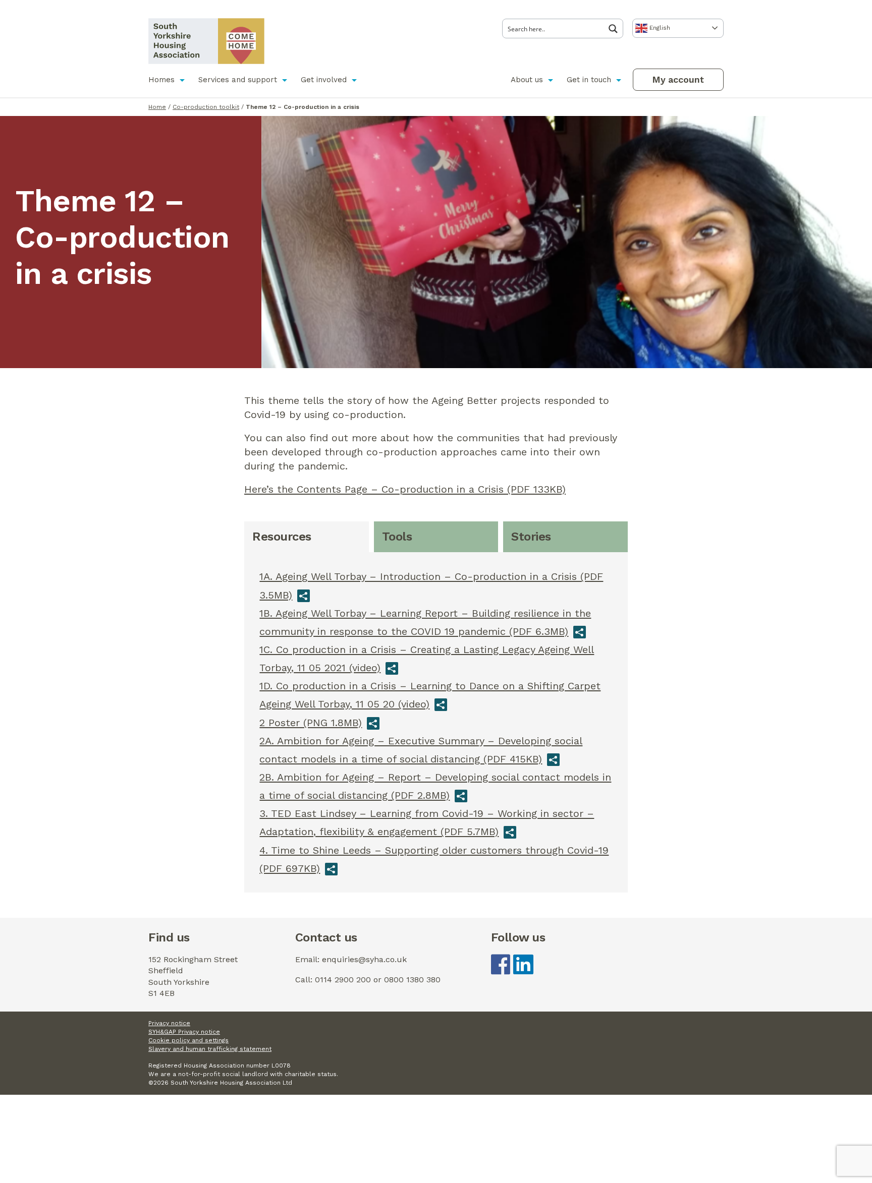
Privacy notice (169, 1023)
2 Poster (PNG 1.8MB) (310, 723)
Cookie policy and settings (188, 1040)
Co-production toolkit (206, 106)
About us (527, 79)
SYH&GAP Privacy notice (184, 1031)
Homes (161, 79)
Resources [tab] (281, 536)
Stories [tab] (531, 536)
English (658, 27)
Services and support (237, 79)
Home (157, 106)
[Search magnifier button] (616, 29)
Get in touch (589, 79)
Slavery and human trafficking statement (209, 1048)
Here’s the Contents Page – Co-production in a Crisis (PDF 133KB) (405, 489)
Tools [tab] (397, 536)
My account (678, 79)
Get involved (324, 79)
